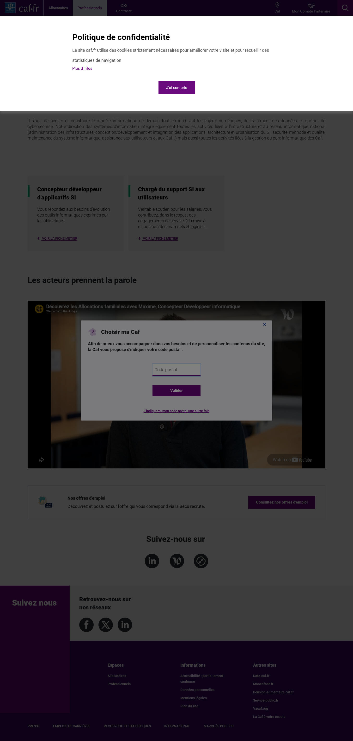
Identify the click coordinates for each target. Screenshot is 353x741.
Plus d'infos (82, 68)
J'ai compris (176, 87)
